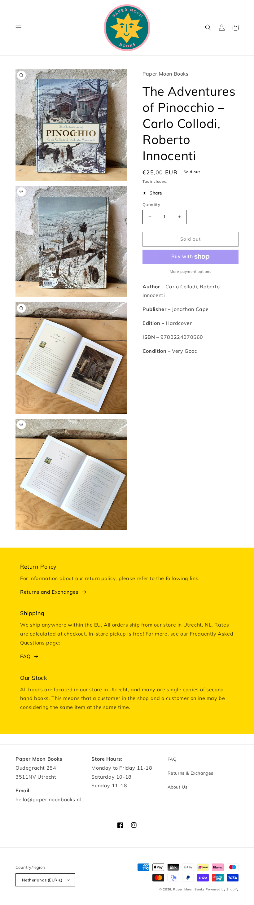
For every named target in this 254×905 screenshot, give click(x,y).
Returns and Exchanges (49, 592)
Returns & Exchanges (190, 773)
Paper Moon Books (188, 889)
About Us (178, 787)
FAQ (25, 656)
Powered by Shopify (222, 889)
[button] (18, 27)
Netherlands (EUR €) (42, 879)
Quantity (151, 204)
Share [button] (156, 193)
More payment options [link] (190, 271)
